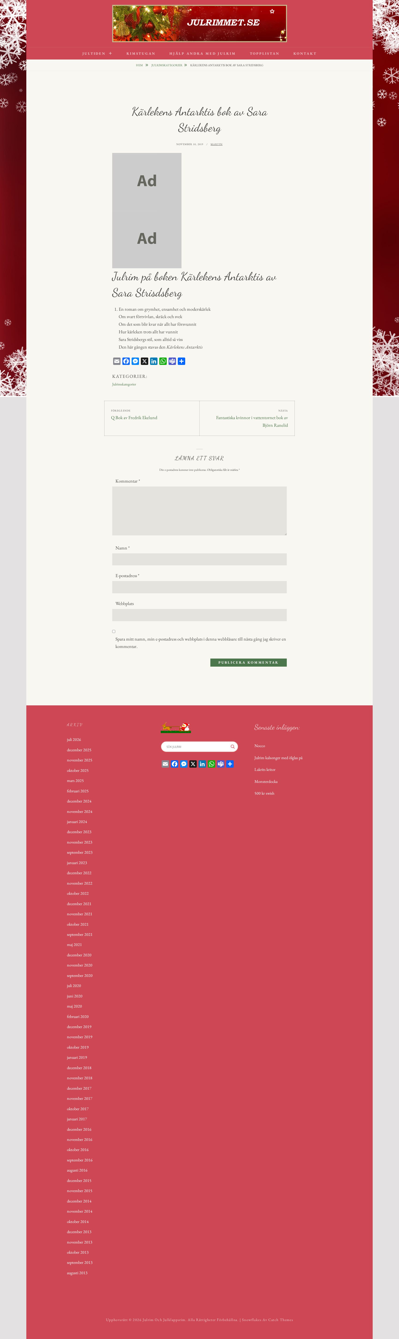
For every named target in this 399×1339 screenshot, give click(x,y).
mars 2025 (75, 780)
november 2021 (79, 913)
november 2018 (79, 1077)
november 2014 (79, 1211)
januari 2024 (77, 821)
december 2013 (79, 1231)
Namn (122, 548)
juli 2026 (74, 739)
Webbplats (124, 603)
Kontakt (305, 53)
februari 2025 (78, 790)
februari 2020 (78, 1016)
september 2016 (80, 1160)
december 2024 (79, 801)
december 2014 (79, 1201)
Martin (217, 144)
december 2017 (79, 1088)
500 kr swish (264, 793)
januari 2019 (77, 1057)
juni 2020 (74, 996)
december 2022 (79, 872)
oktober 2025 (78, 770)
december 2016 (79, 1129)
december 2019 (79, 1026)
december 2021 (79, 903)
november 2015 (79, 1190)
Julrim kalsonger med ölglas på (278, 757)
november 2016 (79, 1139)
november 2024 (79, 811)
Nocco (259, 745)
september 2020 (80, 975)
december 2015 (79, 1180)
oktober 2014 (78, 1221)
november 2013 (79, 1242)
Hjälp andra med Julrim (202, 53)
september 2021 (80, 934)
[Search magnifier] (233, 746)
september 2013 (80, 1262)
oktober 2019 (78, 1047)
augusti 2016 (77, 1170)
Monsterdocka (266, 781)
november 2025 (79, 760)
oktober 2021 (78, 924)
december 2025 (79, 749)
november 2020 (79, 965)
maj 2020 (74, 1006)
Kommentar (127, 481)
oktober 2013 (78, 1252)
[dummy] (146, 181)
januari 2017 (77, 1118)
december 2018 (79, 1067)
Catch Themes (280, 1319)
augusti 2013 (77, 1272)
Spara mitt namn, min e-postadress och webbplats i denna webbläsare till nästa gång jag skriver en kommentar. (200, 643)
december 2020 (79, 954)
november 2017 (79, 1098)
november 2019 (79, 1036)
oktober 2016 (78, 1149)
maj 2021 (74, 944)
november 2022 (79, 883)
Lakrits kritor (264, 769)
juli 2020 (74, 985)
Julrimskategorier (166, 65)
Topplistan (265, 53)
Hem (140, 65)
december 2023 (79, 831)
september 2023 (80, 852)
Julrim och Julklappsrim (164, 1319)
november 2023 (79, 842)
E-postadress (127, 576)
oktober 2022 (78, 893)
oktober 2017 (78, 1108)
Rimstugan (141, 53)
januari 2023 (77, 862)
